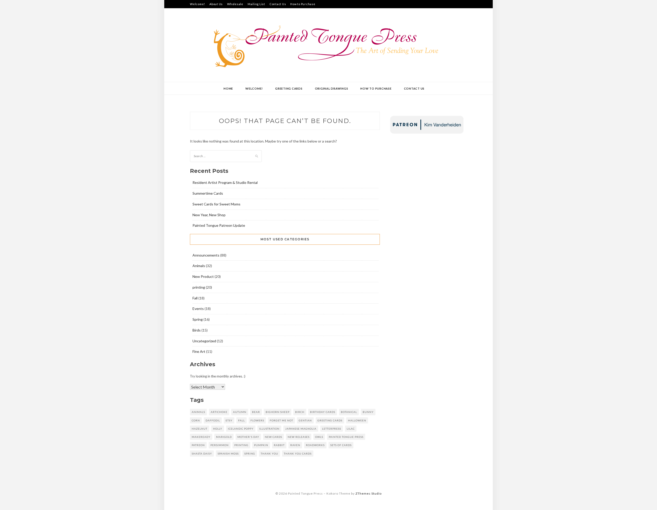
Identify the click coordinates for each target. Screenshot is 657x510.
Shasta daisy (202, 453)
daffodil (213, 420)
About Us (216, 4)
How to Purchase (302, 4)
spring (249, 453)
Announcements (205, 255)
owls (319, 436)
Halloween (357, 420)
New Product (203, 276)
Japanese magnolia (300, 428)
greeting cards (329, 420)
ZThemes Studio (368, 493)
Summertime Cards (207, 193)
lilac (351, 428)
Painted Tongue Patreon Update (218, 225)
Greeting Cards (289, 88)
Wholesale (235, 4)
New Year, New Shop (209, 215)
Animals (198, 265)
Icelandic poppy (241, 428)
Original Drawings (331, 88)
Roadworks (315, 445)
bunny (368, 411)
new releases (299, 436)
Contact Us (277, 4)
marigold (224, 436)
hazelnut (199, 428)
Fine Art (198, 351)
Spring (197, 319)
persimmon (219, 445)
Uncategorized (204, 341)
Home (228, 88)
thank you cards (298, 453)
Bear (256, 411)
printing (198, 287)
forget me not (281, 420)
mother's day (248, 436)
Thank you (269, 453)
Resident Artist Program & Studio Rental (225, 182)
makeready (201, 436)
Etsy (229, 420)
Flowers (257, 420)
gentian (305, 420)
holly (217, 428)
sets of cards (341, 445)
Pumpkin (261, 445)
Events (198, 308)
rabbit (279, 445)
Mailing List (256, 4)
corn (196, 420)
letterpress (331, 428)
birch (299, 411)
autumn (239, 411)
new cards (273, 436)
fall (241, 420)
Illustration (269, 428)
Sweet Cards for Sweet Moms (216, 204)
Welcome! (197, 4)
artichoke (219, 411)
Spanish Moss (228, 453)
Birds (196, 330)
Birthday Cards (322, 411)
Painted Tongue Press (346, 436)
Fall (195, 298)
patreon (198, 445)
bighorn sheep (277, 411)
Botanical (349, 411)
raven (295, 445)
